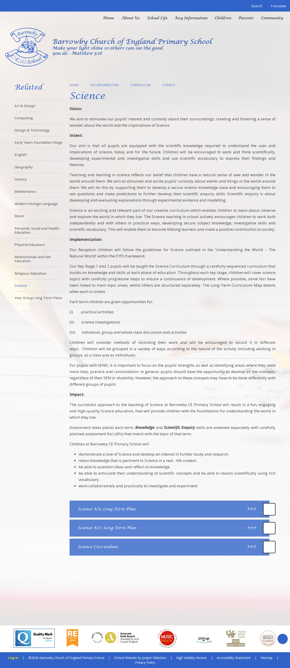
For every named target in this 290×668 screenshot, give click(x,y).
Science (168, 85)
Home (74, 85)
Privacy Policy (145, 662)
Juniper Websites (154, 658)
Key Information (104, 85)
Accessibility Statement (234, 658)
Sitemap (267, 658)
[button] (7, 639)
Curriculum (140, 85)
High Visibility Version (191, 658)
